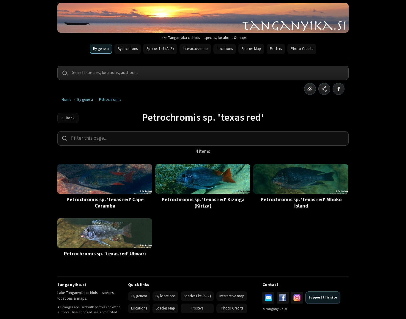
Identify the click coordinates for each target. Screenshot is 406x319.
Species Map (251, 48)
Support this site (323, 297)
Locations (225, 48)
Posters (276, 48)
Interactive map (195, 48)
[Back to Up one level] (67, 118)
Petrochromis (110, 99)
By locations (128, 48)
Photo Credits (302, 48)
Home (66, 99)
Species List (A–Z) (160, 48)
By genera (101, 48)
